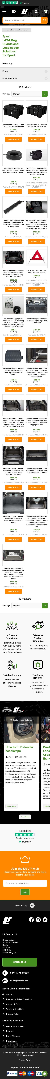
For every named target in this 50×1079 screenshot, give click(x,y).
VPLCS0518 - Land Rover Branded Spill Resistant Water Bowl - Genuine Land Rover (13, 170)
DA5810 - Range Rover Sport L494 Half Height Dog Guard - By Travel (36, 321)
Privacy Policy (12, 1014)
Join (25, 892)
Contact (9, 994)
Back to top (21, 905)
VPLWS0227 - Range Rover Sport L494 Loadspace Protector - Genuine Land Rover (13, 519)
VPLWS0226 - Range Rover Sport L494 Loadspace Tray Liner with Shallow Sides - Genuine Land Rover (13, 471)
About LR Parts (13, 1004)
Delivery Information (15, 1026)
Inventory (10, 1041)
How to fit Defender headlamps (19, 749)
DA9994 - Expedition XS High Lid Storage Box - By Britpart (13, 125)
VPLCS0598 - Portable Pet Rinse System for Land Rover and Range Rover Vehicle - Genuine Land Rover (36, 171)
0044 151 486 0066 (19, 973)
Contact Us (14, 11)
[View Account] (36, 11)
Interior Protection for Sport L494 (17, 30)
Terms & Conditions (15, 1009)
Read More (11, 806)
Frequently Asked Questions (19, 999)
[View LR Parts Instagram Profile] (38, 919)
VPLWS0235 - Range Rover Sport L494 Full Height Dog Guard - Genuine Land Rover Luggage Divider (36, 421)
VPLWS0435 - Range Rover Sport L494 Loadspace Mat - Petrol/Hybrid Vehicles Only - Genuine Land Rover (13, 273)
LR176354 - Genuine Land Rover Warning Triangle (36, 271)
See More (25, 817)
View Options (13, 139)
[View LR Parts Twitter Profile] (45, 919)
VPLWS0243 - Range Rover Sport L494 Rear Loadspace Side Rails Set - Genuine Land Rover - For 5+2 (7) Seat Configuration (37, 372)
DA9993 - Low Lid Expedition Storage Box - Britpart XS (36, 125)
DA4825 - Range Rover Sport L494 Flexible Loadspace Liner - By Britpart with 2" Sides (13, 371)
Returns (9, 1031)
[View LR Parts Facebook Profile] (31, 919)
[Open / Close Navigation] (4, 11)
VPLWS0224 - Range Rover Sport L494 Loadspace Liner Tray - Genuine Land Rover (36, 470)
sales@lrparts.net (19, 980)
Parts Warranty (13, 1036)
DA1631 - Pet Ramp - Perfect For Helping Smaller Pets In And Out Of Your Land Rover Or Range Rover (13, 223)
